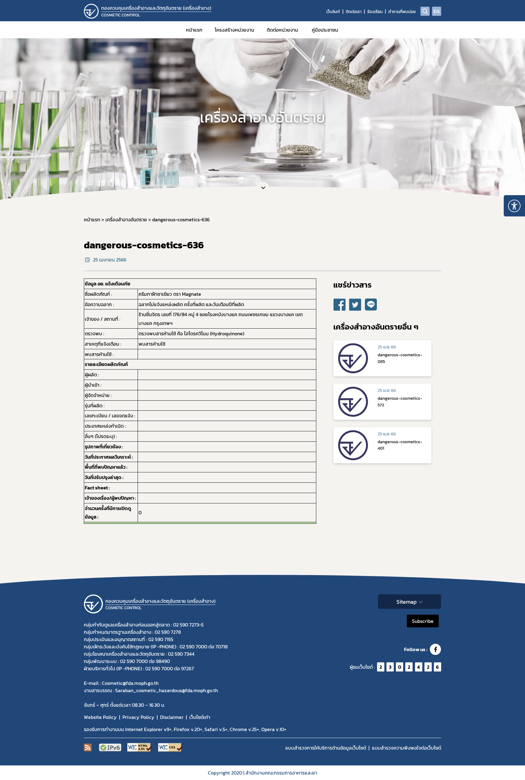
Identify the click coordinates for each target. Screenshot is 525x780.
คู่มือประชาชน (325, 29)
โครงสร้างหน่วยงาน (234, 29)
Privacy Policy (138, 717)
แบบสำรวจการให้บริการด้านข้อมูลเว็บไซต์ (325, 747)
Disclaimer (172, 717)
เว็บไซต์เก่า (199, 717)
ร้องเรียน (375, 12)
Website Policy (100, 717)
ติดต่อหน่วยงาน (282, 29)
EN (437, 11)
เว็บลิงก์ (333, 12)
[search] (425, 11)
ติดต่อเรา (354, 12)
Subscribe (423, 621)
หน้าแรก (194, 29)
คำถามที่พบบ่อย (402, 12)
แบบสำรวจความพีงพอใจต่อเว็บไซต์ (406, 747)
